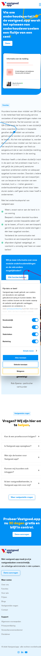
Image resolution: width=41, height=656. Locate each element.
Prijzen (4, 597)
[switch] (35, 327)
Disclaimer (5, 634)
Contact (4, 610)
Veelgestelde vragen (9, 606)
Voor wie (5, 593)
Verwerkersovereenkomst (12, 630)
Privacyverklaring (8, 626)
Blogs (3, 601)
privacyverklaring (14, 309)
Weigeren (20, 371)
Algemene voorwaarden (11, 622)
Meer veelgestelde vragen (22, 497)
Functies (4, 589)
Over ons (5, 585)
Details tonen (28, 351)
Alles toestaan (20, 358)
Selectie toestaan (20, 364)
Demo (7, 43)
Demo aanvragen (22, 534)
